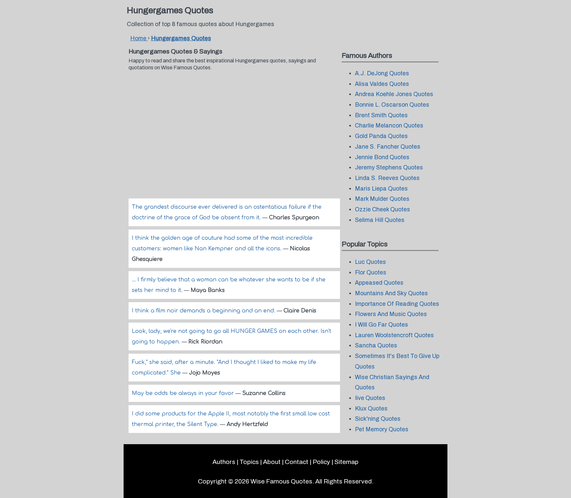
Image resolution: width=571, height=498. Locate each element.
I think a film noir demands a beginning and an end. (204, 311)
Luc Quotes (370, 262)
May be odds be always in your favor (184, 393)
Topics (249, 461)
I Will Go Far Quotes (381, 325)
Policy (321, 461)
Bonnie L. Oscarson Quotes (392, 105)
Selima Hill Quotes (379, 220)
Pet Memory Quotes (381, 429)
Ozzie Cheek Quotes (382, 209)
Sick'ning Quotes (377, 419)
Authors (223, 461)
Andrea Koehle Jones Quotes (394, 94)
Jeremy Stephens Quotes (389, 167)
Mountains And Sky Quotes (391, 293)
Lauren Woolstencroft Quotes (394, 335)
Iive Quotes (370, 398)
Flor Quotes (370, 272)
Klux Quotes (371, 409)
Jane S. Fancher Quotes (387, 147)
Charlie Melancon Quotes (389, 126)
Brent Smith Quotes (381, 115)
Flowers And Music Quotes (391, 314)
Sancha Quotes (376, 345)
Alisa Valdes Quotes (382, 84)
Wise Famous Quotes (281, 481)
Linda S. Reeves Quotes (387, 178)
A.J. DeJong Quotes (382, 73)
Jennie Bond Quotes (382, 157)
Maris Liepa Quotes (381, 189)
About (272, 461)
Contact (296, 461)
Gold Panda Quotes (381, 136)
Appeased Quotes (379, 283)
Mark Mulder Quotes (382, 199)
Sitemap (346, 461)
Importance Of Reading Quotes (397, 304)
